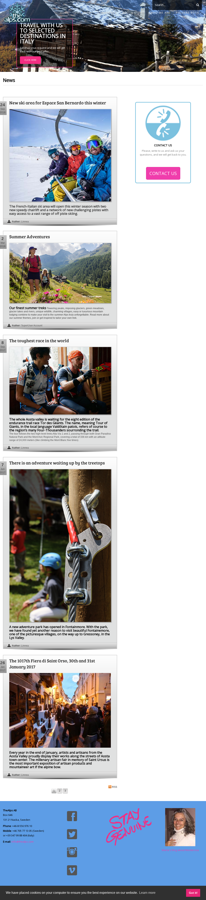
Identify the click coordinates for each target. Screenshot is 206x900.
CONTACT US (163, 173)
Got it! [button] (193, 892)
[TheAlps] (17, 12)
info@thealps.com (22, 841)
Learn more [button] (147, 892)
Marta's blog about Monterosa (180, 850)
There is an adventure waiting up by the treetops (57, 463)
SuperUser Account (31, 325)
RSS (114, 787)
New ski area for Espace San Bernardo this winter (57, 103)
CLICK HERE (30, 60)
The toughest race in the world (39, 340)
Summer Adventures (29, 236)
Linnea (25, 221)
